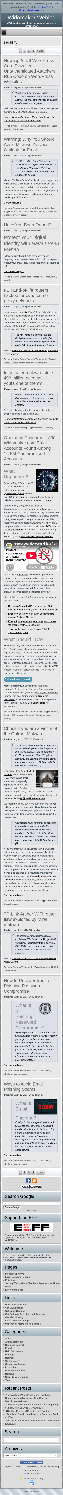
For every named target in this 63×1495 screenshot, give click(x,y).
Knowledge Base (14, 1289)
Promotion (11, 1367)
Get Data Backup (14, 1307)
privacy (16, 215)
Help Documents (14, 1351)
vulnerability (40, 363)
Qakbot (7, 904)
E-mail (33, 208)
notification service (32, 798)
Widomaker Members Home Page (23, 1323)
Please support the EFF (17, 1235)
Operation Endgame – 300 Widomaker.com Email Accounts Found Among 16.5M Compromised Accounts (30, 448)
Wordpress (18, 129)
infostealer (39, 428)
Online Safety (43, 208)
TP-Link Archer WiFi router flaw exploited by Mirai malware (30, 919)
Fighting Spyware (14, 1273)
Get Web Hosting (14, 1317)
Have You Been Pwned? (27, 224)
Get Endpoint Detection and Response (25, 1314)
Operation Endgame (14, 493)
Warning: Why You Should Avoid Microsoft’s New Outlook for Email (29, 144)
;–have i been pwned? (18, 679)
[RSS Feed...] (34, 1180)
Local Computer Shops (17, 1277)
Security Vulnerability (38, 126)
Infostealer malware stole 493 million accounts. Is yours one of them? (28, 378)
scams (49, 715)
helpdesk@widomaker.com (31, 10)
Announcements (20, 208)
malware (17, 529)
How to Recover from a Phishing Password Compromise (26, 986)
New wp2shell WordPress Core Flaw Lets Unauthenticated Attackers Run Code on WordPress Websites (30, 71)
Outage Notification (15, 1364)
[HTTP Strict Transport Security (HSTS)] (31, 1485)
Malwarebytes (37, 876)
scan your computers (47, 692)
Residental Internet (15, 1370)
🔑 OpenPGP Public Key (31, 1478)
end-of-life (23, 312)
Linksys (14, 363)
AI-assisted (16, 211)
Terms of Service (31, 1473)
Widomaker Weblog (32, 17)
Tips (53, 208)
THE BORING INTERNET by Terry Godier (28, 1411)
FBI (49, 901)
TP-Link (54, 967)
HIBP (53, 277)
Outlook (7, 215)
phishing (8, 1074)
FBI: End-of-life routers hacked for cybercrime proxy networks (26, 295)
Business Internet (14, 1345)
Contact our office (36, 702)
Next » (40, 51)
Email (41, 211)
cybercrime (18, 497)
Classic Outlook (30, 211)
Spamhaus (22, 574)
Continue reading (14, 202)
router (22, 363)
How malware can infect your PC (36, 536)
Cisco (6, 363)
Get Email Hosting (15, 1311)
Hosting (23, 126)
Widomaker (35, 87)
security (7, 129)
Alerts (16, 126)
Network (9, 1357)
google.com (31, 1210)
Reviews (9, 1373)
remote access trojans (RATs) (37, 526)
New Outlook (52, 211)
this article (28, 319)
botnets (47, 500)
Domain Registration (16, 1304)
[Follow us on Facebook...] (28, 1180)
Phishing (10, 1280)
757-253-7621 (45, 7)
